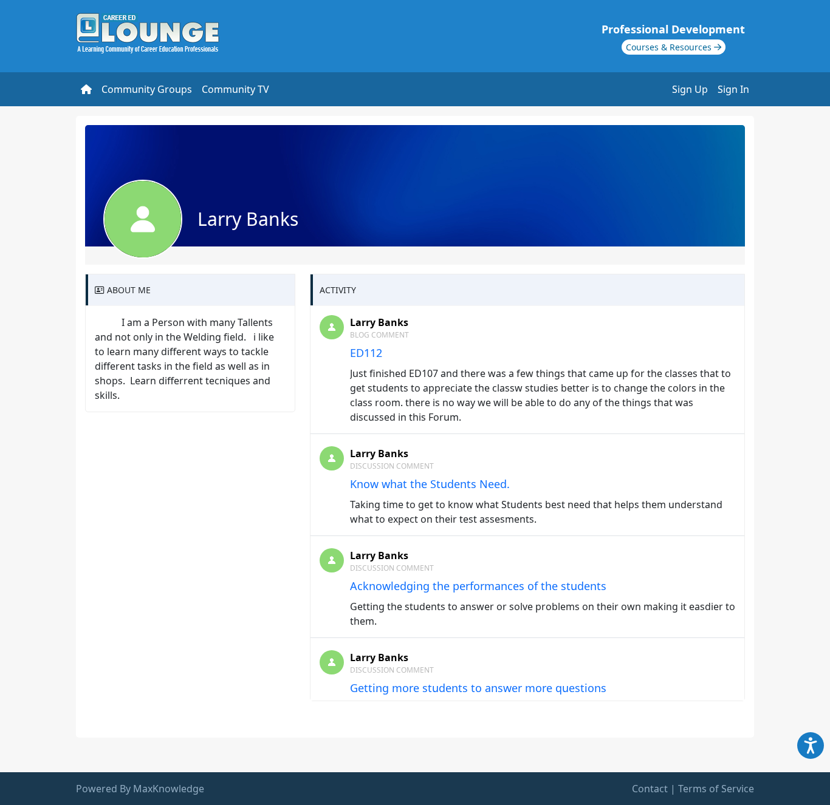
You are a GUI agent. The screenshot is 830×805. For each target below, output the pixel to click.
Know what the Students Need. (430, 484)
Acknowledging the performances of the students (478, 586)
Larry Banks (379, 322)
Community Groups (146, 89)
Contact (650, 788)
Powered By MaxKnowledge (140, 788)
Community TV (235, 89)
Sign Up (690, 89)
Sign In (733, 89)
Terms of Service (716, 788)
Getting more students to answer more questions (478, 688)
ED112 (366, 352)
